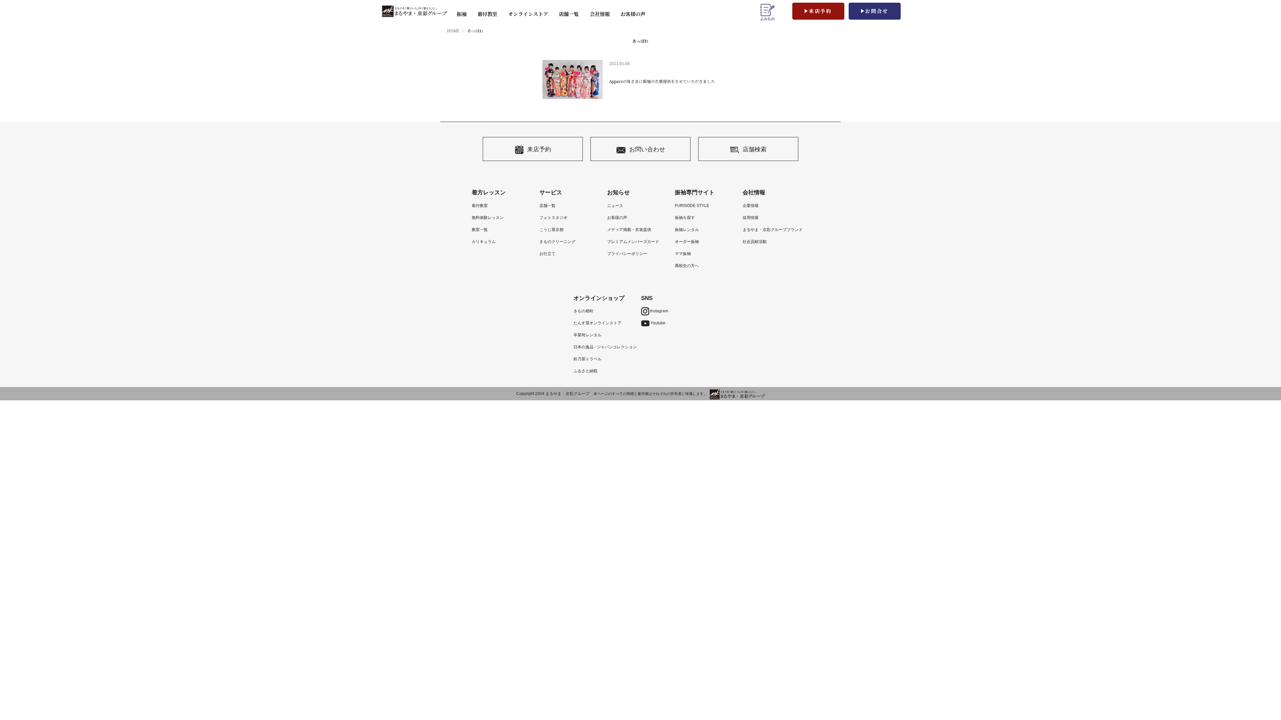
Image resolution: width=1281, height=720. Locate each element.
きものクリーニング (557, 241)
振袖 (462, 14)
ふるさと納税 (585, 371)
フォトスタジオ (553, 217)
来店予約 (820, 11)
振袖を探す (685, 217)
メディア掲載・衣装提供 (629, 229)
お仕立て (547, 253)
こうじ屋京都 (551, 229)
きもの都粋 (583, 311)
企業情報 (751, 205)
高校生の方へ (687, 265)
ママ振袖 (683, 253)
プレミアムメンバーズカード (633, 241)
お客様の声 (633, 14)
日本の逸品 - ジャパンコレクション (605, 347)
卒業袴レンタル (587, 335)
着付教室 (480, 205)
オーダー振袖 (687, 241)
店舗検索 (755, 149)
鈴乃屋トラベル (587, 359)
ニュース (615, 205)
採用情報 (751, 217)
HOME (453, 31)
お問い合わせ (647, 149)
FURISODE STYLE (692, 205)
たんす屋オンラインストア (597, 323)
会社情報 (600, 14)
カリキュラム (484, 241)
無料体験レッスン (488, 217)
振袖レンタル (687, 229)
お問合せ (876, 11)
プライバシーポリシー (627, 253)
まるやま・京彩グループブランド (773, 229)
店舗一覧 (569, 14)
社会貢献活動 (755, 241)
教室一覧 (480, 229)
